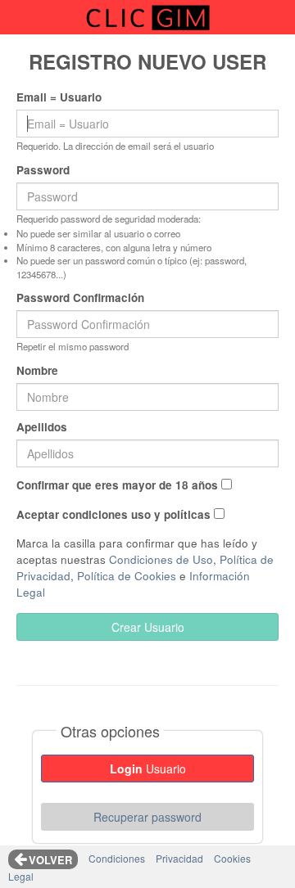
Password (43, 170)
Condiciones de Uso (161, 559)
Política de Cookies (126, 576)
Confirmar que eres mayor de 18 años (117, 485)
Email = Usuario (59, 97)
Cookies (232, 858)
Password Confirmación (80, 297)
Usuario (148, 768)
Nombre (37, 370)
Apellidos (41, 427)
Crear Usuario (147, 627)
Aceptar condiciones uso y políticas (113, 514)
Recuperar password (147, 817)
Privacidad (179, 858)
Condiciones (116, 858)
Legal (21, 876)
